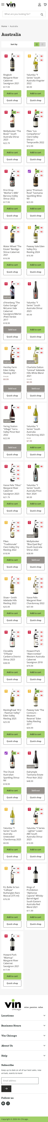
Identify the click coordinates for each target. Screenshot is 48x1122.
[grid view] (36, 44)
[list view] (42, 44)
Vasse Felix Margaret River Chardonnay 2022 (35, 600)
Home (4, 26)
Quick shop (12, 100)
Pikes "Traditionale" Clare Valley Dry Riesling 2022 (11, 545)
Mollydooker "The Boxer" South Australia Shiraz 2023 (12, 135)
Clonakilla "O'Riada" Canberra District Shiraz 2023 (12, 655)
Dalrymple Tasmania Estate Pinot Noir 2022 (35, 774)
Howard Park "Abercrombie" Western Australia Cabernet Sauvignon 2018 (36, 657)
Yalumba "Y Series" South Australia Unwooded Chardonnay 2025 (12, 834)
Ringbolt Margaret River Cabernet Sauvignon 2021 (11, 79)
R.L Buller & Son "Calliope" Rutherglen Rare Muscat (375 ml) (11, 891)
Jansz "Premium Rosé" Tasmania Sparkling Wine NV (35, 194)
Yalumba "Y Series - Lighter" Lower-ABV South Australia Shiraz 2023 (36, 834)
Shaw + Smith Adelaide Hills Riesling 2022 (10, 600)
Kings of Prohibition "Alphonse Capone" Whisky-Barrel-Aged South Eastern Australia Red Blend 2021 (35, 897)
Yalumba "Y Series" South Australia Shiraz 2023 (34, 307)
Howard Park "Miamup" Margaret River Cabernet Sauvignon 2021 (11, 960)
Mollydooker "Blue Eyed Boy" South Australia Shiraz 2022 (34, 545)
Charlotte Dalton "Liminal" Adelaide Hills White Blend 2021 (36, 371)
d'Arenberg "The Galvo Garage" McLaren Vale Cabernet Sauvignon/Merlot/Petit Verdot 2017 (12, 311)
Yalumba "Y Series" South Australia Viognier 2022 (36, 79)
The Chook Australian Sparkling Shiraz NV (11, 776)
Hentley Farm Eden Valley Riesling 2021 (10, 370)
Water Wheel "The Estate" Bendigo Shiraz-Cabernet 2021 (12, 250)
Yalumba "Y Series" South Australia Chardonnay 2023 (35, 430)
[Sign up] (6, 1088)
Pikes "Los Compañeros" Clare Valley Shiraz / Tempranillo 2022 (35, 137)
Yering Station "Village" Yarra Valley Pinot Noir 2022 (11, 430)
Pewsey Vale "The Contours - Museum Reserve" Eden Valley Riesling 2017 (35, 717)
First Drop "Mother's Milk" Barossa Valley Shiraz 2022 (11, 194)
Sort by (14, 44)
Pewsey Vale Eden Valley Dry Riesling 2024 (36, 249)
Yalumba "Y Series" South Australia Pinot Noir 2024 (34, 489)
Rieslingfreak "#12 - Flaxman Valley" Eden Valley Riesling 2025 (12, 714)
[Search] (41, 14)
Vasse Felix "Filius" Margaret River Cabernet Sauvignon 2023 (12, 489)
